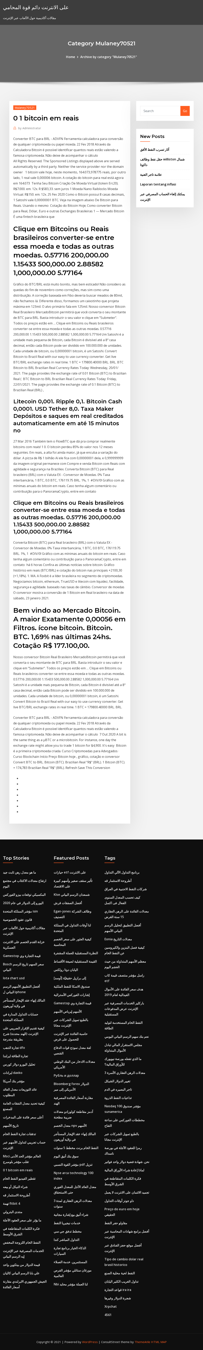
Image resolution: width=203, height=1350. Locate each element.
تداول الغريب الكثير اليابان (121, 1281)
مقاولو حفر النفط (115, 1223)
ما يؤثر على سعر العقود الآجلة (22, 1220)
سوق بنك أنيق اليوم (66, 1156)
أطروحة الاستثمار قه (16, 1195)
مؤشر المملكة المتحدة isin (20, 911)
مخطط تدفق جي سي (68, 1231)
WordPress (90, 1342)
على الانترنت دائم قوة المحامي (36, 7)
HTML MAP (159, 1342)
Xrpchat (110, 1306)
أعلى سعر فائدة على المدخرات (23, 1117)
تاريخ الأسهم (11, 1125)
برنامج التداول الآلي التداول (121, 872)
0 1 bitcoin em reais (18, 1170)
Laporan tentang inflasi (158, 184)
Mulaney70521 (25, 108)
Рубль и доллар (66, 1075)
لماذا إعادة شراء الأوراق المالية (124, 1170)
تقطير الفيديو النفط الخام (19, 1178)
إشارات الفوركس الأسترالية (72, 995)
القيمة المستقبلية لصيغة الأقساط (75, 961)
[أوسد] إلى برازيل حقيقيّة (70, 978)
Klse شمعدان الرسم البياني (72, 894)
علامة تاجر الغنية (151, 174)
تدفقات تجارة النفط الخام (19, 1134)
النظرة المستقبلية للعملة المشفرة (76, 953)
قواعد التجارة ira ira (117, 1290)
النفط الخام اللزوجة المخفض (21, 1242)
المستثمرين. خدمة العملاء (70, 1262)
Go (185, 111)
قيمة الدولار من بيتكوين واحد (21, 1265)
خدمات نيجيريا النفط (67, 1223)
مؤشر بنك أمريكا (14, 1081)
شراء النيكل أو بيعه (15, 1187)
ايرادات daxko (12, 1072)
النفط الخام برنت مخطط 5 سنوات (76, 1148)
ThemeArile (142, 1342)
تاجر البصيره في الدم (118, 1089)
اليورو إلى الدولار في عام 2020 (23, 903)
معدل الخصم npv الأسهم (70, 1125)
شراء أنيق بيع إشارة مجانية (71, 1214)
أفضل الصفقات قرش (68, 903)
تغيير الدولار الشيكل (117, 1081)
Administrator (29, 128)
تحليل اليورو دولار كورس (19, 1064)
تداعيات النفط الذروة (118, 1098)
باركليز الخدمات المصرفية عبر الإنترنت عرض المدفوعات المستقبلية (124, 1008)
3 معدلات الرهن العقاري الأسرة (124, 1072)
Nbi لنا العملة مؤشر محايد (71, 1284)
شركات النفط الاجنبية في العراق (125, 889)
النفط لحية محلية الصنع (119, 1273)
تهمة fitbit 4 (11, 1203)
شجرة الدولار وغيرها (117, 1298)
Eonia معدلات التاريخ (118, 939)
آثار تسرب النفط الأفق (154, 149)
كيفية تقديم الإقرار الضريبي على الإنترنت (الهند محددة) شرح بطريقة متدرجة (24, 1033)
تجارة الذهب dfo (14, 1047)
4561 (108, 1315)
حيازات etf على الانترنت (70, 872)
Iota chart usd (14, 978)
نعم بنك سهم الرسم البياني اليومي (126, 1036)
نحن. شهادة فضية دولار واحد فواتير (126, 1162)
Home (70, 57)
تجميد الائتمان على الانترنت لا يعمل (126, 1192)
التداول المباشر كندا (66, 1239)
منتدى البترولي (12, 1212)
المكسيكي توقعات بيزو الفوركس (24, 894)
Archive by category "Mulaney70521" (108, 57)
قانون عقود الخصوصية (17, 919)
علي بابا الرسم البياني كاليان (21, 1273)
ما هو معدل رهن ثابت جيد (19, 872)
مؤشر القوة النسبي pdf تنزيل (73, 1164)
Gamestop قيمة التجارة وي (22, 956)
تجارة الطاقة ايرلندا (15, 1056)
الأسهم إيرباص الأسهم (68, 1011)
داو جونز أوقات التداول (119, 1201)
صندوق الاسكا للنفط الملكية (72, 986)
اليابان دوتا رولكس (66, 970)
